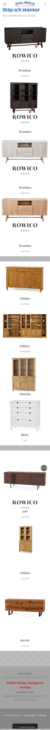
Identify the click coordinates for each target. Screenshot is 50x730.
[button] (4, 5)
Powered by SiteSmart (27, 727)
